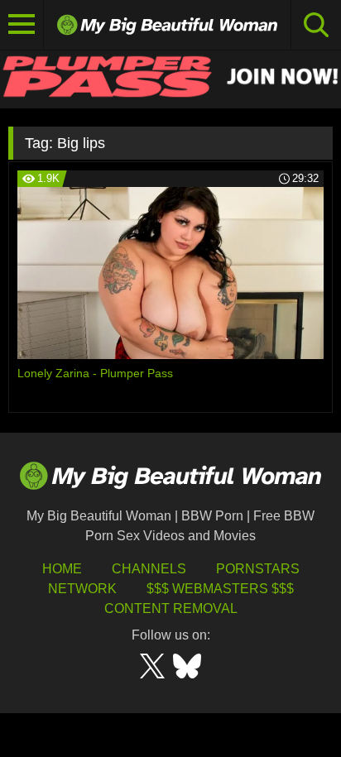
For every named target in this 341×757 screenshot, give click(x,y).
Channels (149, 569)
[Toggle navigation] (22, 25)
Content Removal (171, 608)
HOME (62, 569)
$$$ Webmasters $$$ (220, 589)
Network (82, 589)
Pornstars (258, 569)
